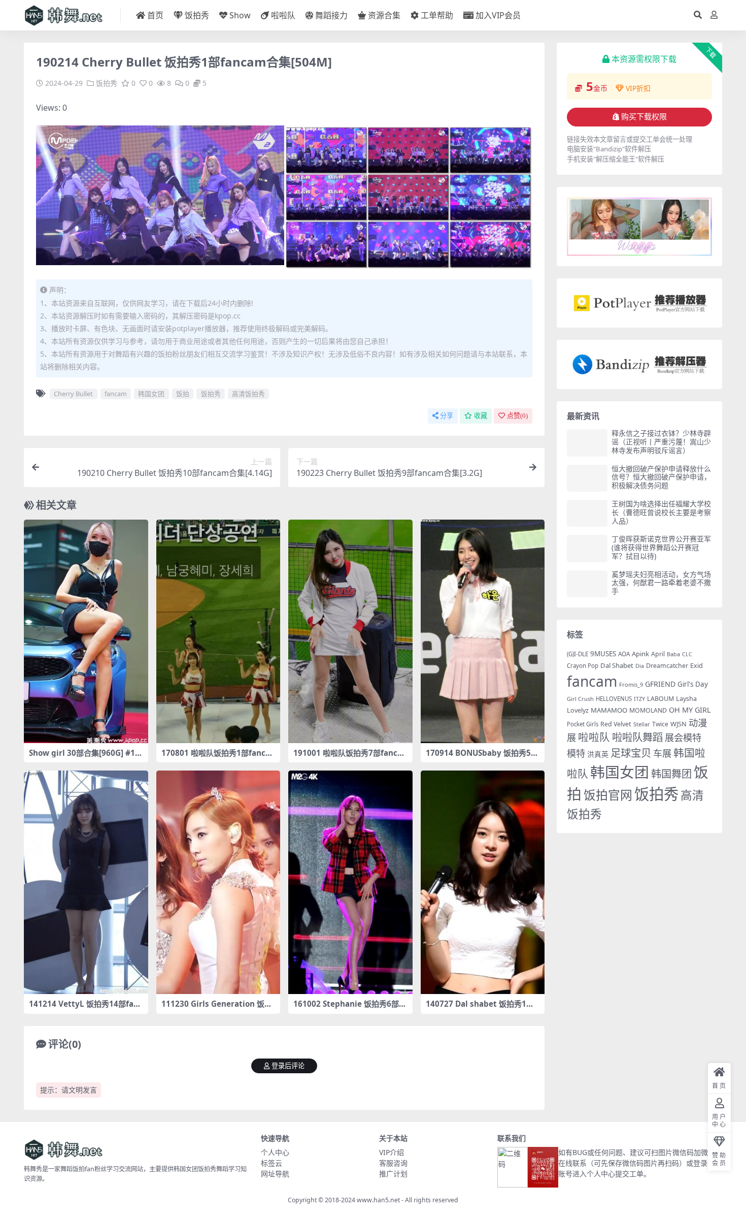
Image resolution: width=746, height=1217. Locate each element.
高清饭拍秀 (248, 393)
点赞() (517, 416)
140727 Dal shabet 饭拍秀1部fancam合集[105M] (481, 1008)
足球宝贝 (631, 753)
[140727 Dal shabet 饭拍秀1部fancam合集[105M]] (483, 882)
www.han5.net (378, 1200)
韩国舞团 (671, 773)
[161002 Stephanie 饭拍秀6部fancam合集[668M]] (350, 882)
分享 (446, 416)
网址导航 (275, 1173)
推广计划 (393, 1173)
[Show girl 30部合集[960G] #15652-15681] (86, 631)
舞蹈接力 (331, 15)
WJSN (678, 723)
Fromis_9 (631, 684)
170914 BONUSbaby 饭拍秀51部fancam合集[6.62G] (480, 757)
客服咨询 (393, 1163)
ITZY (639, 698)
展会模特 (683, 737)
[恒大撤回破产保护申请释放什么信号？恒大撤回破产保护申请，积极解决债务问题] (587, 478)
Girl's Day (692, 684)
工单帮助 (437, 15)
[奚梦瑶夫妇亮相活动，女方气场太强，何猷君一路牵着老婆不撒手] (587, 583)
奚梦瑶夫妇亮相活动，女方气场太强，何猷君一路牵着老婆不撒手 (661, 582)
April (658, 654)
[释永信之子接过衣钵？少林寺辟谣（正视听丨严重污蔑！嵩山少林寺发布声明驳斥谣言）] (587, 442)
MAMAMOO (609, 710)
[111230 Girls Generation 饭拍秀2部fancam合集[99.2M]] (218, 882)
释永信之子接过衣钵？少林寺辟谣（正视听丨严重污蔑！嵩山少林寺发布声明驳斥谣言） (661, 441)
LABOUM (660, 698)
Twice (660, 724)
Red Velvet (615, 724)
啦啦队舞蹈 (637, 737)
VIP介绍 (391, 1152)
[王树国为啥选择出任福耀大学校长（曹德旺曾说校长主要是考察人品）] (587, 513)
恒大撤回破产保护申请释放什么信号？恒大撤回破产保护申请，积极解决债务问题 (661, 477)
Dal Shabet (616, 665)
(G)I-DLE (577, 654)
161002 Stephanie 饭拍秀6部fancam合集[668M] (349, 1008)
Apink (640, 653)
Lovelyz (578, 710)
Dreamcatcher (667, 665)
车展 (662, 753)
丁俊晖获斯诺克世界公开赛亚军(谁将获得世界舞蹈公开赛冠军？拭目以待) (661, 547)
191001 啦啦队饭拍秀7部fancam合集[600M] (347, 757)
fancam (116, 393)
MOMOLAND (648, 710)
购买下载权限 (644, 117)
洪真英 (597, 754)
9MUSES (603, 653)
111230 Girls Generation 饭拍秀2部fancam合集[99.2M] (216, 1008)
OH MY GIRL (690, 710)
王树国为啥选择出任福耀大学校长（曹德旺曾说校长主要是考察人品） (661, 512)
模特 (576, 753)
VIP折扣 (638, 88)
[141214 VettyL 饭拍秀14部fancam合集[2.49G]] (86, 882)
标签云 (271, 1163)
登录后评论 (288, 1066)
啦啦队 (283, 15)
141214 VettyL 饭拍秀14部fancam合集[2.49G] (86, 1008)
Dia (639, 665)
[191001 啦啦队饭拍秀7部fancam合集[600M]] (350, 631)
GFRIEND (660, 684)
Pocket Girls (582, 724)
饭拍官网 (608, 795)
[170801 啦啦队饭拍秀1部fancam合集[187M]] (218, 631)
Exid (696, 665)
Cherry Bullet (73, 393)
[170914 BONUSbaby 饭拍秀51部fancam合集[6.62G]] (483, 631)
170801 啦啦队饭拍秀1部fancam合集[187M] (215, 757)
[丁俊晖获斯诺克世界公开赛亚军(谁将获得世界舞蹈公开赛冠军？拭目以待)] (587, 548)
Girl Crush (580, 698)
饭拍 (182, 393)
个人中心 (275, 1152)
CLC (687, 654)
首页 (155, 15)
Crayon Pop (582, 665)
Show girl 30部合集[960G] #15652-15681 (84, 757)
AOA (624, 654)
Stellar (641, 724)
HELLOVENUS (614, 698)
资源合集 (384, 15)
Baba (673, 654)
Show (240, 15)
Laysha (686, 698)
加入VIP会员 (498, 15)
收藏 (480, 416)
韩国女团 (151, 393)
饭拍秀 (197, 15)
